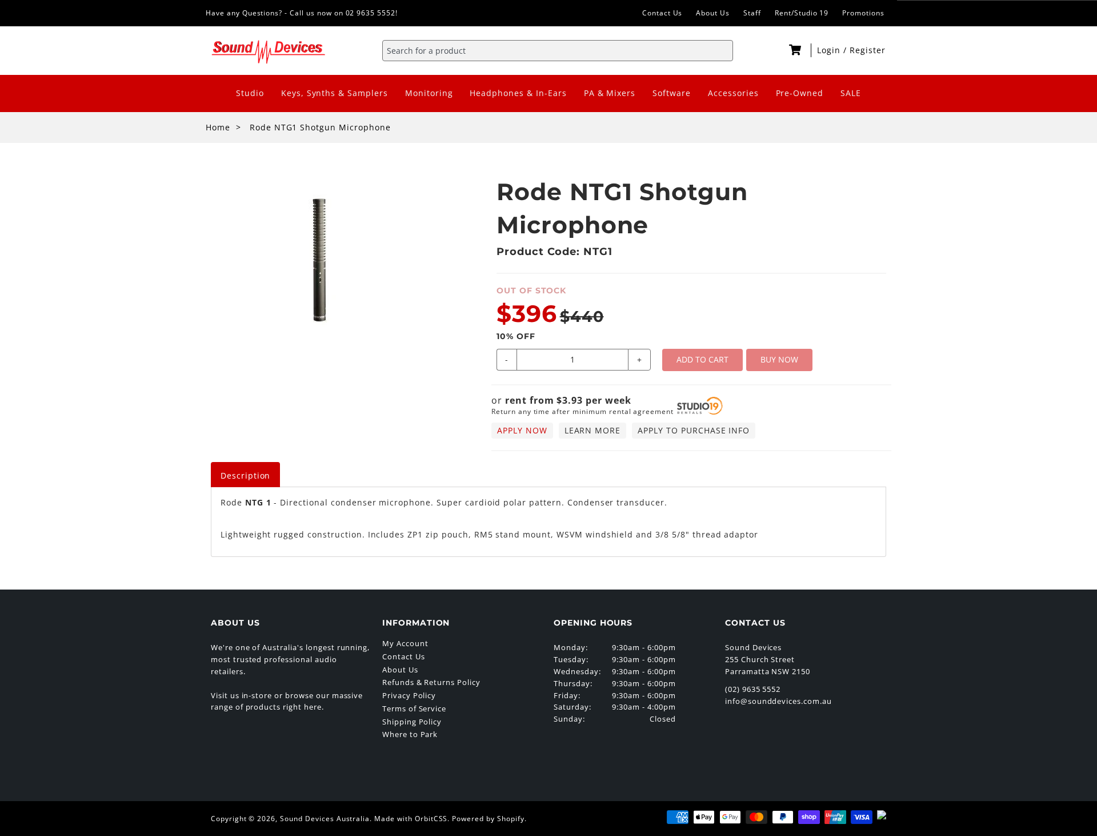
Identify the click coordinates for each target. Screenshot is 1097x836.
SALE (850, 92)
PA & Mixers (610, 92)
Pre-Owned (800, 92)
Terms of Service (414, 708)
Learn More (592, 430)
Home (218, 127)
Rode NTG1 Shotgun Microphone (320, 127)
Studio (250, 92)
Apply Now (522, 430)
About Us (713, 13)
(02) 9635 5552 (752, 689)
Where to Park (410, 734)
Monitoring (429, 92)
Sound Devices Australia (325, 818)
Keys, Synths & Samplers (334, 92)
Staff (752, 13)
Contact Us (662, 13)
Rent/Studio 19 (801, 13)
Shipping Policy (412, 721)
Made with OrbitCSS (410, 818)
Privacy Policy (409, 695)
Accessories (733, 92)
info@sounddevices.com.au (778, 701)
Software (671, 92)
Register (868, 50)
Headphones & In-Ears (518, 92)
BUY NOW (779, 359)
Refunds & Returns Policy (431, 682)
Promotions (863, 13)
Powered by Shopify (488, 818)
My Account (405, 643)
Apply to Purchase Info (694, 430)
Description (246, 475)
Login (830, 50)
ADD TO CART (702, 359)
